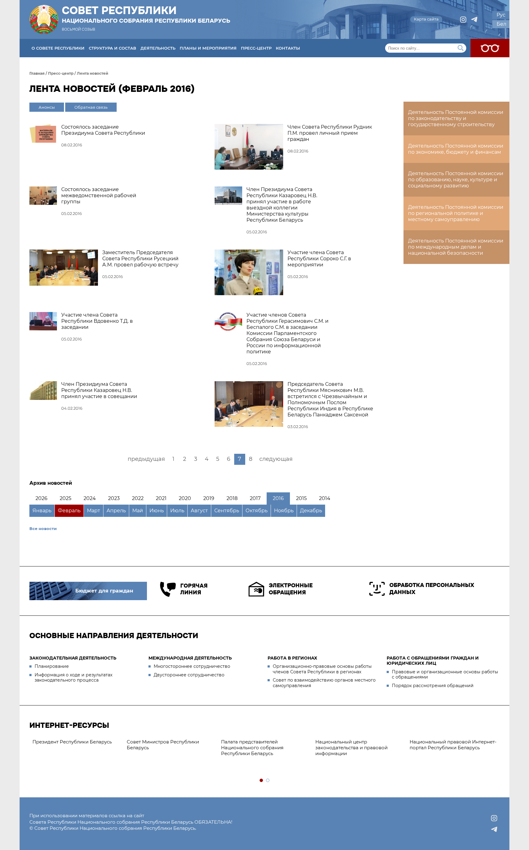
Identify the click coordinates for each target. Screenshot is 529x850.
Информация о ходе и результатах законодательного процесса (73, 677)
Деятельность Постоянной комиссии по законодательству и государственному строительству (455, 118)
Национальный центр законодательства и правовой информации (351, 747)
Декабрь (311, 510)
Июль (177, 510)
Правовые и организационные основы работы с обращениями (445, 674)
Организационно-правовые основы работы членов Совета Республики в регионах (322, 669)
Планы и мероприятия (208, 48)
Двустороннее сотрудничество (189, 675)
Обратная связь (90, 107)
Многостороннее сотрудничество (192, 666)
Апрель (116, 510)
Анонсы (47, 107)
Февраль (69, 510)
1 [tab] (261, 780)
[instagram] (463, 19)
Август (199, 510)
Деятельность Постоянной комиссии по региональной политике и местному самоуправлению (455, 213)
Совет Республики (146, 14)
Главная (37, 73)
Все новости (43, 528)
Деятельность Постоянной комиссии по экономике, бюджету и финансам (455, 149)
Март (93, 510)
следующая (276, 459)
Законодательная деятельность (72, 658)
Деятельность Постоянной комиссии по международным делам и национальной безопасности (455, 247)
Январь (41, 510)
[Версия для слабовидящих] (490, 48)
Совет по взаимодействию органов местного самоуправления (324, 682)
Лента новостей (92, 73)
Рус (501, 15)
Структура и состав (112, 48)
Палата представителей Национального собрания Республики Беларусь (252, 747)
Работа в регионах (292, 658)
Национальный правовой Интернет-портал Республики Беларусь (453, 744)
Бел (501, 24)
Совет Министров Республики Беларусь (163, 744)
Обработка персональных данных (431, 589)
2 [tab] (268, 780)
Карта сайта (426, 19)
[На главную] (43, 19)
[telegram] (474, 19)
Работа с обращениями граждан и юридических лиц (433, 660)
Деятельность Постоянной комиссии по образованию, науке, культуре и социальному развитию (455, 180)
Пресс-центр (256, 48)
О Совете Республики (58, 48)
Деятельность (158, 48)
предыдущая (146, 459)
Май (137, 510)
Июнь (156, 510)
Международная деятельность (190, 658)
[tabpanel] (76, 742)
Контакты (288, 48)
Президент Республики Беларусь (72, 742)
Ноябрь (284, 510)
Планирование (52, 666)
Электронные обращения (291, 589)
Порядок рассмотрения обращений (433, 685)
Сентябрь (226, 510)
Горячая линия (194, 589)
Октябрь (257, 510)
